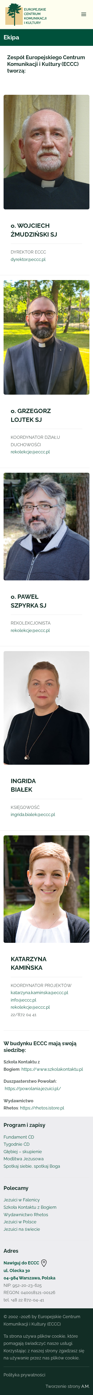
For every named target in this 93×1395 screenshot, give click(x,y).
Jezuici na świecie (22, 1229)
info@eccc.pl (23, 999)
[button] (83, 14)
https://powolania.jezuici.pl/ (33, 1088)
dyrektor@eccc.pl (28, 259)
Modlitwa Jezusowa (24, 1158)
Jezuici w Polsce (20, 1221)
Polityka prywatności (24, 1374)
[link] (44, 1262)
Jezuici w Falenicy (22, 1199)
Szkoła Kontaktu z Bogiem (30, 1207)
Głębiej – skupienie (23, 1151)
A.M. (85, 1386)
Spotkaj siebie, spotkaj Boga (32, 1166)
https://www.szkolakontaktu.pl (52, 1069)
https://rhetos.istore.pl (42, 1107)
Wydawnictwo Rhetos (26, 1214)
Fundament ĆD (19, 1137)
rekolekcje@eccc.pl (30, 451)
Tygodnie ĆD (17, 1144)
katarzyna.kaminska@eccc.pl (39, 992)
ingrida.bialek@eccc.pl (33, 814)
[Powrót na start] (27, 14)
